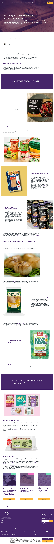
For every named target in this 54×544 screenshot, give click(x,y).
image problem (9, 129)
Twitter (9, 506)
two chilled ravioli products (21, 323)
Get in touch (50, 2)
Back (5, 37)
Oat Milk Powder (17, 235)
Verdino (14, 281)
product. (16, 321)
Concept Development (4, 534)
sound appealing (15, 429)
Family (33, 2)
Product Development (4, 531)
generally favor (13, 462)
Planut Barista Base (36, 235)
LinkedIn (5, 506)
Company (22, 2)
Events (24, 531)
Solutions (13, 2)
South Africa (35, 534)
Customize (46, 541)
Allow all (47, 538)
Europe (35, 531)
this (31, 300)
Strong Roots (15, 112)
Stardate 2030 (12, 465)
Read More (9, 499)
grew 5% (13, 110)
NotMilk (44, 185)
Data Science (14, 534)
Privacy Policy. (44, 523)
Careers (13, 531)
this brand (22, 129)
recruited (33, 50)
